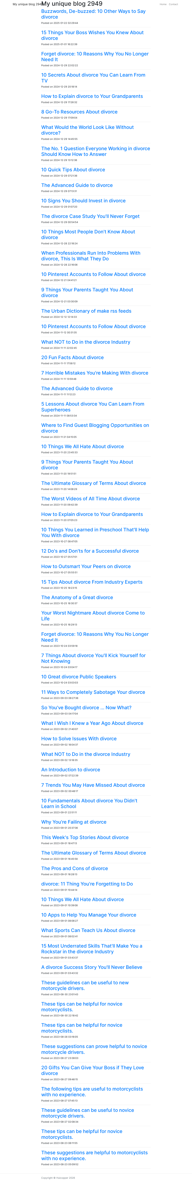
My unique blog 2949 (28, 4)
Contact (173, 4)
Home (163, 4)
